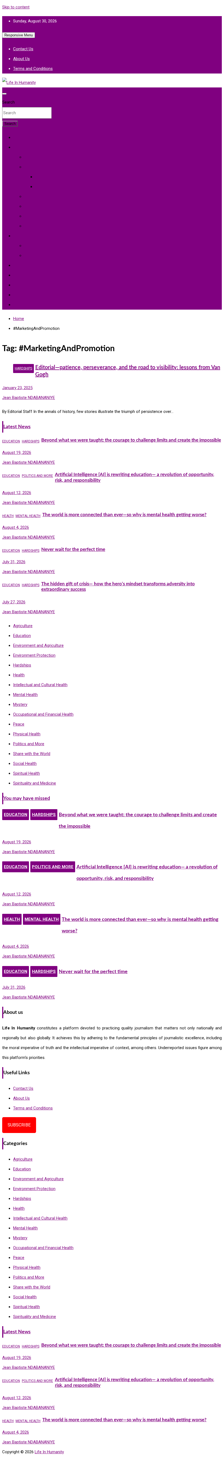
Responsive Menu (18, 35)
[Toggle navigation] (4, 94)
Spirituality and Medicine (56, 186)
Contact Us (23, 48)
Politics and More (28, 304)
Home (18, 137)
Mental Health (36, 196)
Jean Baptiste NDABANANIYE (28, 397)
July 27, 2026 (13, 602)
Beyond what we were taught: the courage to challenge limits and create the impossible (131, 440)
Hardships (22, 275)
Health (19, 147)
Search (8, 102)
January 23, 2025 (17, 387)
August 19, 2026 (16, 452)
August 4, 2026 (15, 527)
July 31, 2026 (13, 561)
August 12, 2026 (16, 492)
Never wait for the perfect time (73, 549)
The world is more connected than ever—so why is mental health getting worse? (124, 514)
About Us (21, 58)
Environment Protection (45, 255)
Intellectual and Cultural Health (51, 226)
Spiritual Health (37, 167)
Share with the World (31, 294)
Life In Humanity (49, 1451)
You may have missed (26, 798)
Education (22, 285)
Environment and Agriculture (38, 235)
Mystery (42, 176)
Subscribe (19, 1125)
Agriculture (33, 245)
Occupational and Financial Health (54, 216)
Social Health (36, 206)
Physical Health (37, 157)
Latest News (17, 426)
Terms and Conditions (33, 68)
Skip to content (16, 7)
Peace (18, 265)
